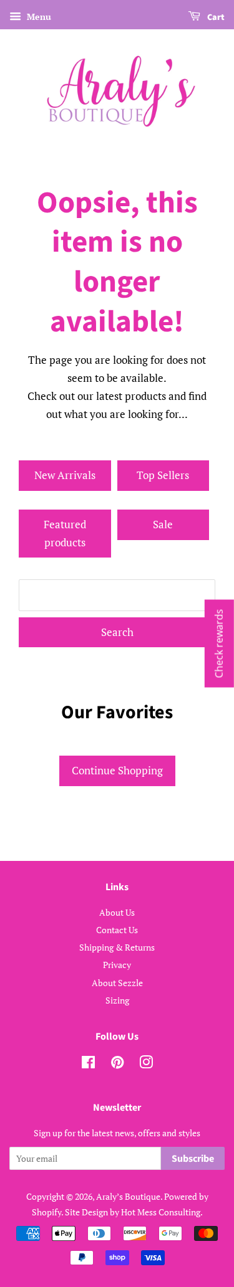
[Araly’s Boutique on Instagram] (146, 1064)
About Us (117, 912)
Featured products (65, 533)
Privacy (117, 965)
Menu (37, 16)
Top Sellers (163, 475)
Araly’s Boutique (128, 1196)
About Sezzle (117, 983)
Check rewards (219, 643)
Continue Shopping (117, 770)
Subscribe (193, 1159)
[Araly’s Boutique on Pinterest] (117, 1064)
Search (117, 632)
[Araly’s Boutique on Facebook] (88, 1064)
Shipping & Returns (117, 947)
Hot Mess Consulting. (162, 1212)
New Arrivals (64, 475)
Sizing (117, 1000)
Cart (215, 17)
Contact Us (117, 930)
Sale (163, 524)
